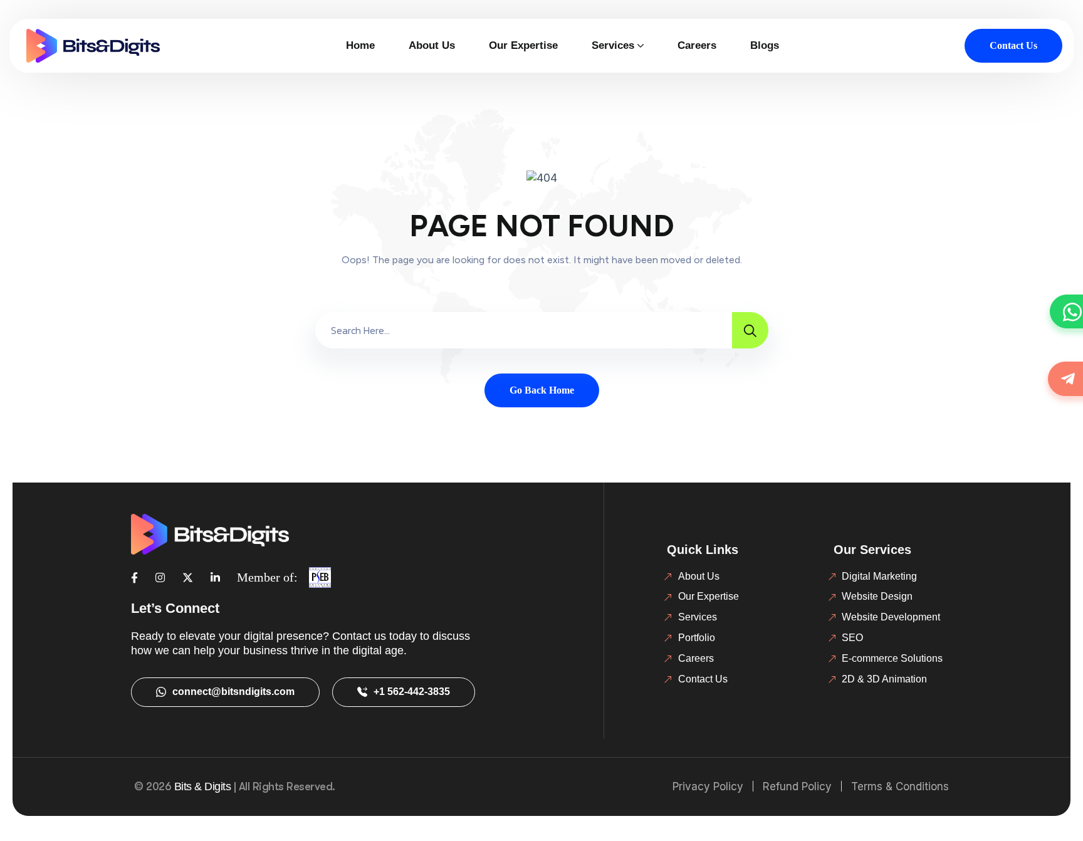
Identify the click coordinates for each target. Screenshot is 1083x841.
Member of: (267, 577)
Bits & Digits (202, 786)
